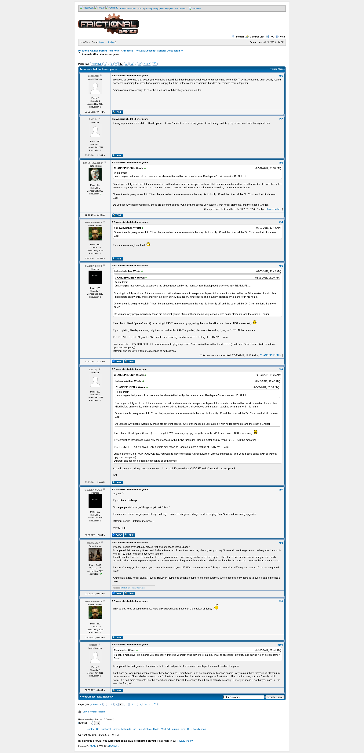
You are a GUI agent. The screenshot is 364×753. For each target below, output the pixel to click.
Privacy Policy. (185, 740)
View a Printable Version (94, 712)
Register (111, 42)
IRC (272, 36)
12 (132, 64)
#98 (281, 543)
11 (126, 64)
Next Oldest (88, 696)
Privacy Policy (151, 8)
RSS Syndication (196, 729)
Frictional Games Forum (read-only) (99, 50)
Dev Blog (164, 8)
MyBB (93, 746)
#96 (281, 369)
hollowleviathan (273, 209)
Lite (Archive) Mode (148, 729)
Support (183, 8)
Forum (141, 8)
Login (101, 42)
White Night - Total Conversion (133, 588)
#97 (281, 489)
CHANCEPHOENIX (270, 355)
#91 (281, 75)
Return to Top (128, 729)
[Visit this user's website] (117, 362)
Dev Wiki (174, 8)
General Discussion (168, 50)
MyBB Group (115, 746)
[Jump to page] (155, 64)
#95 (281, 266)
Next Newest (104, 696)
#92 (281, 119)
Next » (147, 64)
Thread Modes (277, 69)
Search (240, 36)
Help (282, 36)
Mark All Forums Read (173, 729)
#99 (281, 601)
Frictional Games (128, 8)
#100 (280, 644)
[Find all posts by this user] (117, 113)
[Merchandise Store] (195, 8)
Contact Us (93, 729)
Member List (256, 36)
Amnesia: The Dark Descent (138, 50)
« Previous (96, 64)
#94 (281, 222)
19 (139, 64)
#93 (281, 162)
